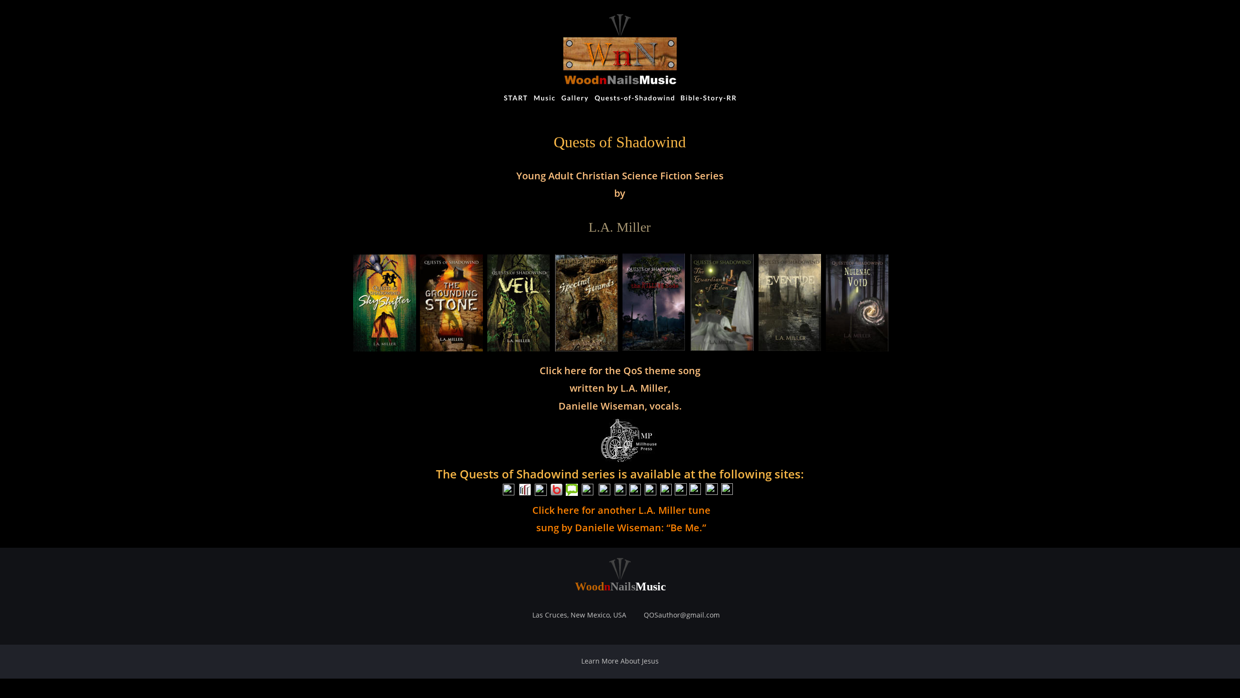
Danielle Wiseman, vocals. (620, 405)
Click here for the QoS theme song (620, 370)
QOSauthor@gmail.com (682, 614)
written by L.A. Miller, (620, 388)
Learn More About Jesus (620, 661)
